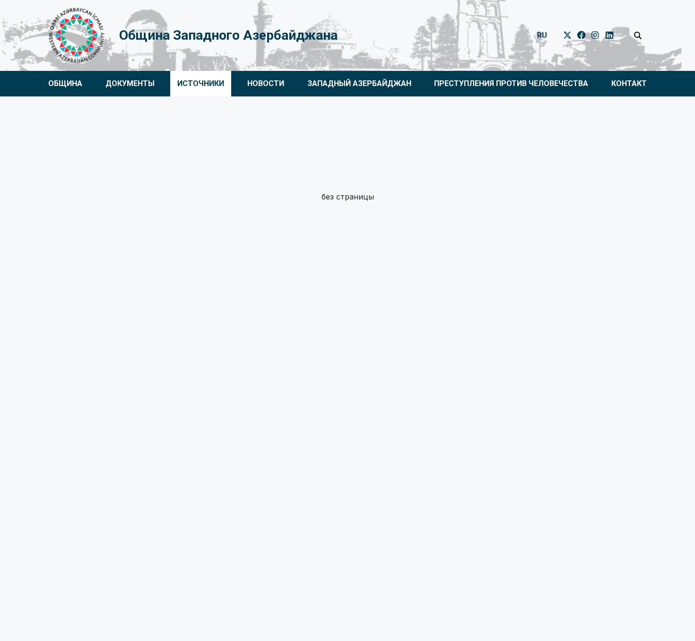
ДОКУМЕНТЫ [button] (130, 83)
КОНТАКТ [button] (629, 83)
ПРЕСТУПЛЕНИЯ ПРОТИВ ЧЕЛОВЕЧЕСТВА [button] (511, 83)
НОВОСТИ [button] (265, 83)
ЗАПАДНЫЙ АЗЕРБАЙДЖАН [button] (359, 83)
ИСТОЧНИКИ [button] (200, 83)
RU (542, 35)
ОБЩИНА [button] (65, 83)
